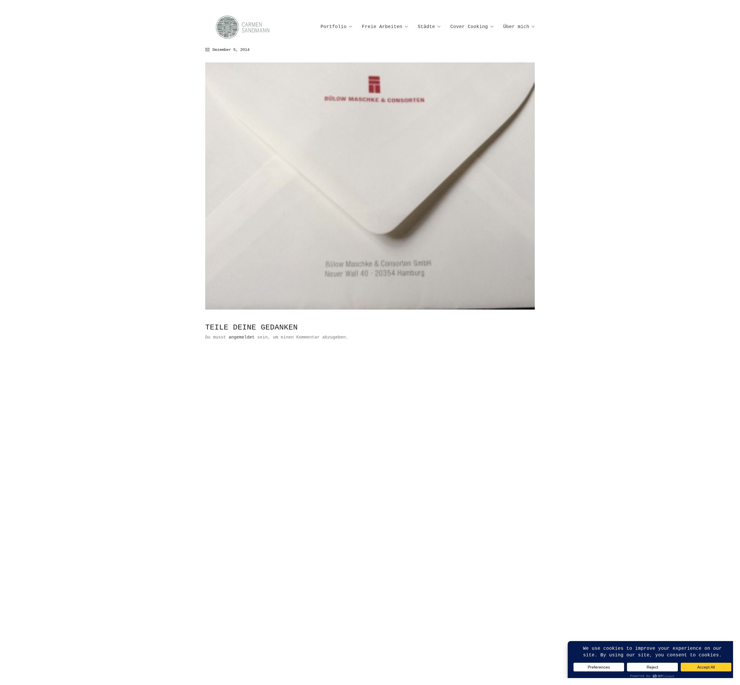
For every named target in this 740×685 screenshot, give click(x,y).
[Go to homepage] (248, 27)
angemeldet (242, 337)
